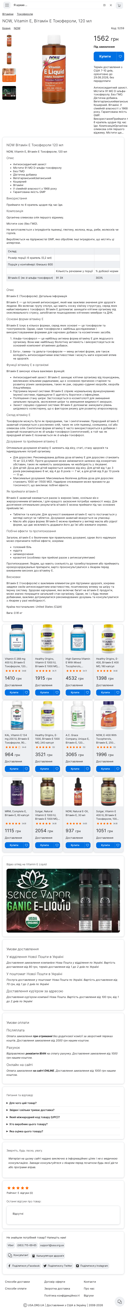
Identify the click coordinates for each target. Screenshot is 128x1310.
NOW (17, 28)
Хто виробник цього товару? (28, 1124)
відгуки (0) (26, 1192)
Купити (105, 56)
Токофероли (25, 14)
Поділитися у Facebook (26, 1265)
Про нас (89, 1288)
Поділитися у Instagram (94, 1265)
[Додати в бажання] (120, 56)
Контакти (90, 1281)
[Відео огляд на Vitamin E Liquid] (9, 98)
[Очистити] (111, 5)
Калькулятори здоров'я (50, 1255)
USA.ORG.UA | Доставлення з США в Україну (57, 1305)
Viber (11, 1245)
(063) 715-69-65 (26, 1245)
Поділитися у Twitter (60, 1265)
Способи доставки (17, 1281)
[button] (63, 901)
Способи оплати (15, 1288)
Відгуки (89, 1295)
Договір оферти (54, 1281)
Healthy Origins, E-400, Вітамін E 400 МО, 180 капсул (107, 662)
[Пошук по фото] (105, 5)
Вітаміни (8, 14)
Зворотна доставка (57, 1288)
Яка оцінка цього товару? (26, 1131)
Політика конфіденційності (62, 1295)
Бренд (6, 28)
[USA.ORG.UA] (7, 5)
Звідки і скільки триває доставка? (31, 1110)
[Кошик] (119, 5)
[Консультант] (120, 1302)
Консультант (21, 1255)
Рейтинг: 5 (13, 1192)
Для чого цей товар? (23, 1103)
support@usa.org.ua (52, 1245)
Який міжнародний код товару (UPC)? (34, 1117)
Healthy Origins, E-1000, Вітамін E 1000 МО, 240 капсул (47, 739)
